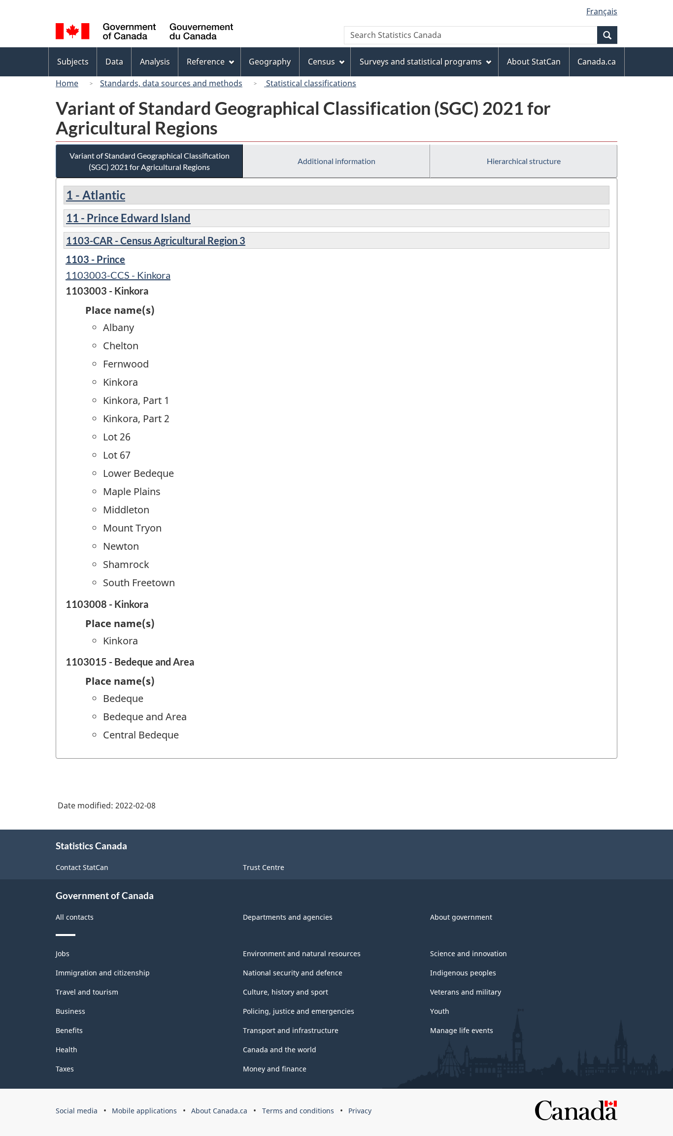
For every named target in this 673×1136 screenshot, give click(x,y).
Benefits (69, 1030)
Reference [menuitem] (206, 61)
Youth (439, 1011)
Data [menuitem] (114, 61)
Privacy (359, 1110)
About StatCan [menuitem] (534, 61)
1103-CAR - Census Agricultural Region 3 (155, 240)
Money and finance (274, 1068)
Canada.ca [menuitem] (596, 61)
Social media (77, 1110)
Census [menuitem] (321, 61)
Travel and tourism (87, 992)
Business (70, 1011)
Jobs (62, 953)
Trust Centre (263, 867)
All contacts (75, 917)
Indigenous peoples (463, 972)
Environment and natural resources (302, 953)
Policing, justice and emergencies (298, 1011)
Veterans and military (465, 992)
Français (601, 11)
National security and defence (292, 972)
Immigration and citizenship (103, 972)
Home (67, 83)
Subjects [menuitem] (73, 61)
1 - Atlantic (95, 195)
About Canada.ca (219, 1110)
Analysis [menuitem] (155, 61)
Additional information (336, 161)
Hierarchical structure (524, 161)
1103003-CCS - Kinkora (118, 275)
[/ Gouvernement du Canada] (144, 32)
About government (461, 917)
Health (66, 1049)
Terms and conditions (298, 1110)
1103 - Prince (95, 259)
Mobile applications (144, 1110)
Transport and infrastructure (290, 1030)
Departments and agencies (288, 917)
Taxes (65, 1068)
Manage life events (461, 1030)
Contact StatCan (82, 867)
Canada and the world (279, 1049)
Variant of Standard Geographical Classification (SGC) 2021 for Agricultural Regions (149, 161)
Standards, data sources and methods (171, 83)
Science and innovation (468, 953)
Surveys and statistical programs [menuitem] (421, 61)
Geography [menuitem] (270, 61)
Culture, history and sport (285, 992)
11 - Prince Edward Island (128, 218)
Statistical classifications (310, 83)
